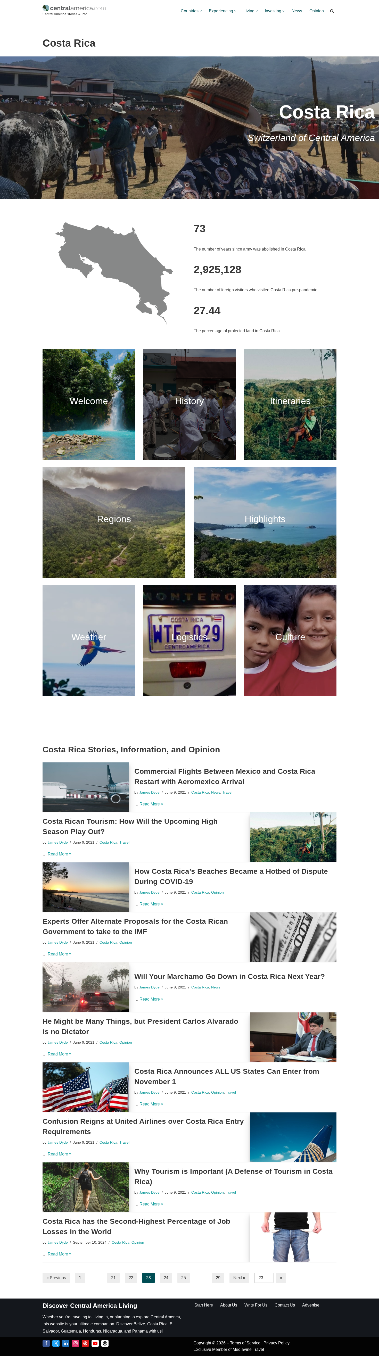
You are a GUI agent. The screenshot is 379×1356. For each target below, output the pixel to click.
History (189, 401)
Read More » (151, 804)
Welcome (89, 401)
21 (113, 1278)
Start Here (203, 1305)
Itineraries (290, 401)
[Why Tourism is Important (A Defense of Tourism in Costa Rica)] (86, 1187)
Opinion (316, 11)
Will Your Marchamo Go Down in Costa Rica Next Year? (229, 976)
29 (218, 1278)
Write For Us (255, 1305)
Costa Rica (200, 792)
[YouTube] (95, 1343)
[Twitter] (56, 1343)
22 (131, 1278)
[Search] (332, 11)
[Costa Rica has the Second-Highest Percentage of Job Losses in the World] (293, 1237)
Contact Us (285, 1305)
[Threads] (105, 1343)
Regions (114, 519)
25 (183, 1278)
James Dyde (149, 792)
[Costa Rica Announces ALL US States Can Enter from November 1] (86, 1087)
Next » (239, 1278)
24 (166, 1278)
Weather (88, 637)
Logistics (189, 637)
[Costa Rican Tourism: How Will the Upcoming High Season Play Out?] (293, 837)
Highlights (265, 519)
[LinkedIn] (65, 1343)
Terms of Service (245, 1343)
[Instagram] (75, 1343)
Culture (290, 637)
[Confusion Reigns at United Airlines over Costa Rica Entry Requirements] (293, 1137)
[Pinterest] (85, 1343)
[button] (201, 11)
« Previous (56, 1278)
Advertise (310, 1305)
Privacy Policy (276, 1343)
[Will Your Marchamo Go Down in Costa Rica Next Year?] (86, 987)
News (297, 11)
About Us (228, 1305)
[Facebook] (46, 1343)
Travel (227, 792)
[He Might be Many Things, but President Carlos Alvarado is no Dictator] (293, 1037)
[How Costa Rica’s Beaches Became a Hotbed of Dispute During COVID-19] (86, 887)
